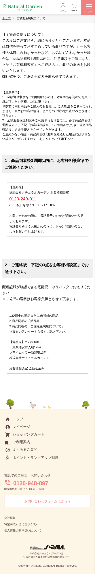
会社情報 (10, 518)
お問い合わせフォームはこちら (47, 501)
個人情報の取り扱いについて (23, 530)
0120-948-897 (30, 483)
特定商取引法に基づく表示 (21, 524)
